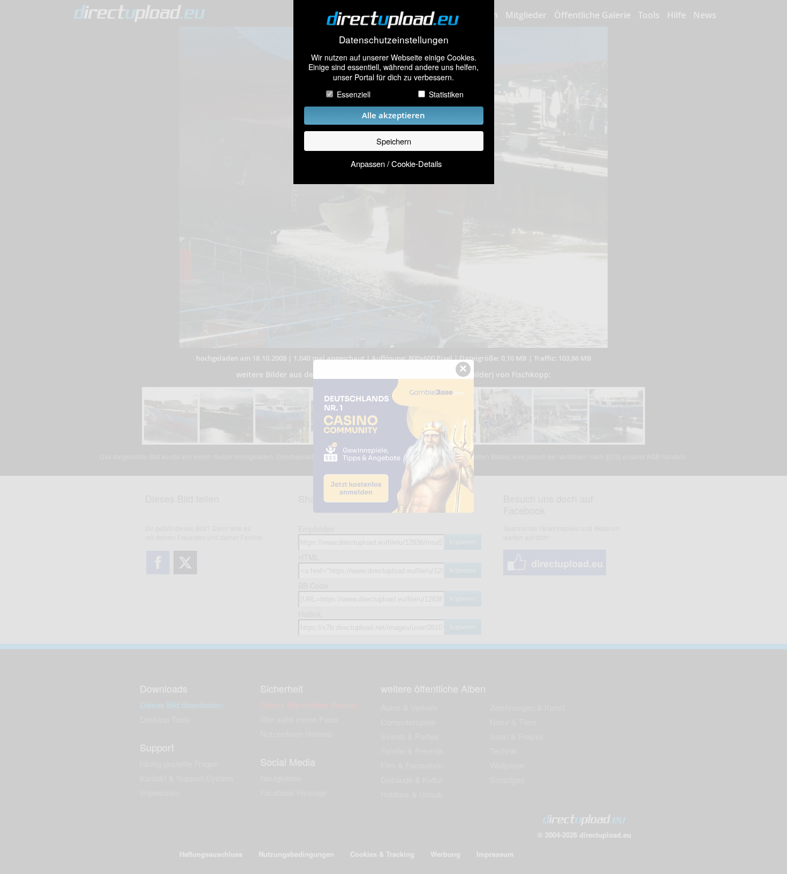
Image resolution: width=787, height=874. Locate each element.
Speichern (393, 141)
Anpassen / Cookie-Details (396, 163)
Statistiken (446, 94)
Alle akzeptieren (393, 115)
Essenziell (353, 94)
